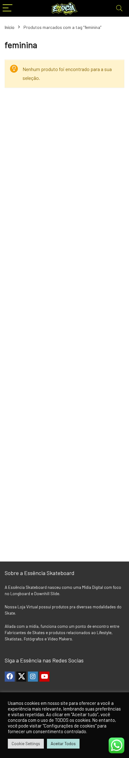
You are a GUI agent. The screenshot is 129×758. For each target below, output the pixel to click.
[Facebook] (10, 677)
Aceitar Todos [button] (63, 743)
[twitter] (21, 677)
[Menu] (7, 8)
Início (9, 27)
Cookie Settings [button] (26, 743)
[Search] (119, 8)
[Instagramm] (33, 677)
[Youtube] (44, 677)
